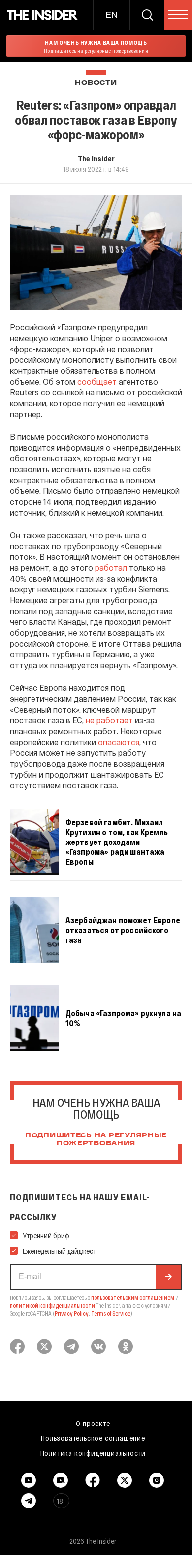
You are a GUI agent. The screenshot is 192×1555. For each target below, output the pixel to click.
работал (111, 567)
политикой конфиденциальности (52, 1305)
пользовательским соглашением (132, 1297)
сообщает (97, 381)
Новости (96, 83)
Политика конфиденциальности (93, 1452)
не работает (109, 720)
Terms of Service (110, 1313)
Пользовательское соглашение (93, 1437)
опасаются (118, 741)
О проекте (93, 1423)
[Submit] (168, 1277)
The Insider (96, 158)
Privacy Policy (72, 1313)
